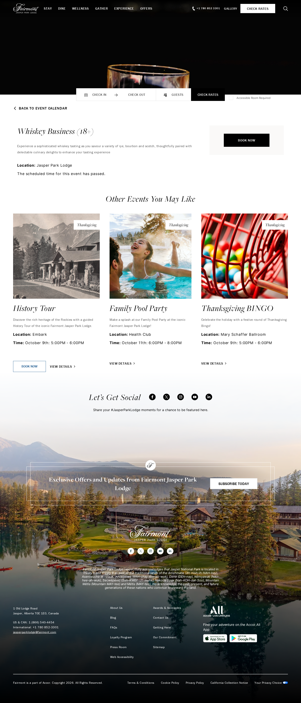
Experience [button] (124, 8)
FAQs (113, 627)
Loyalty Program (121, 637)
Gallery (230, 8)
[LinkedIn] (209, 397)
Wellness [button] (80, 8)
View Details (61, 366)
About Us (116, 608)
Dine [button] (62, 8)
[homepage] (28, 8)
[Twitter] (166, 397)
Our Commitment (165, 637)
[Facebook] (152, 397)
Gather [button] (101, 8)
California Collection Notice (229, 683)
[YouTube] (194, 397)
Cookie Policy (170, 683)
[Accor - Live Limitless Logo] (216, 611)
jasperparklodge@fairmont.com (34, 632)
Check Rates (208, 95)
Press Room (118, 647)
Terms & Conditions (140, 683)
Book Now (246, 140)
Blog (113, 617)
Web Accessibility (122, 657)
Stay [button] (48, 8)
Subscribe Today (233, 483)
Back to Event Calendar (43, 108)
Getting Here (162, 627)
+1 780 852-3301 (46, 627)
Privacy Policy (195, 683)
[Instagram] (180, 397)
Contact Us (161, 617)
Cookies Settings (271, 683)
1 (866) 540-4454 (41, 622)
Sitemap (159, 647)
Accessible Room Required (253, 97)
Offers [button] (146, 8)
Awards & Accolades (167, 608)
